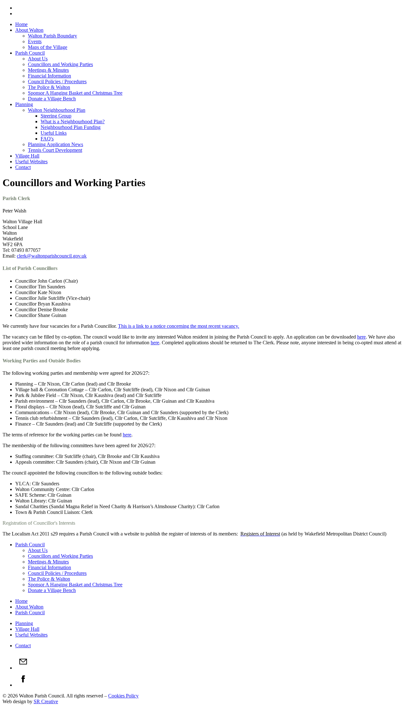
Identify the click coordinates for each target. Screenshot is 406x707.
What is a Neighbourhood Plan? (73, 121)
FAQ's (47, 138)
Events (35, 41)
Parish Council (30, 53)
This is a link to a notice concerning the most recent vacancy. (178, 326)
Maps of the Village (47, 47)
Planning (24, 104)
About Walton (29, 30)
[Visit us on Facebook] (23, 685)
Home (21, 24)
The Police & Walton (49, 87)
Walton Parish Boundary (52, 35)
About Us (38, 58)
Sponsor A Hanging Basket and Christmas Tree (75, 93)
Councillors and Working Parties (60, 64)
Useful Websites (31, 161)
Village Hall (27, 155)
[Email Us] (23, 667)
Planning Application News (55, 144)
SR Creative (46, 701)
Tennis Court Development (55, 150)
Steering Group (56, 115)
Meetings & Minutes (48, 70)
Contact (23, 167)
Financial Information (49, 75)
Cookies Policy (123, 695)
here (361, 337)
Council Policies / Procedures (57, 81)
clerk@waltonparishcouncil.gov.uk (52, 256)
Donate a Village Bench (52, 98)
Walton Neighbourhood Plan (56, 110)
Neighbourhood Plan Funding (71, 127)
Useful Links (54, 133)
